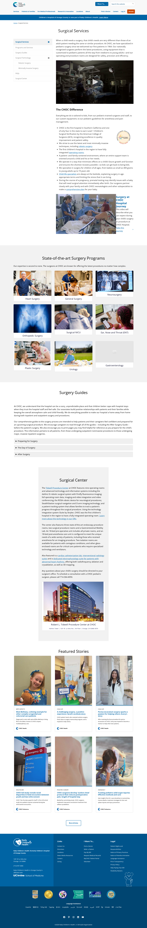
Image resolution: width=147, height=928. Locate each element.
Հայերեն (65, 907)
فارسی (72, 907)
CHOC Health (21, 728)
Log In (123, 11)
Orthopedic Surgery (32, 335)
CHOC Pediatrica (22, 809)
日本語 (86, 907)
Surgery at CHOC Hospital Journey (122, 201)
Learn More (103, 17)
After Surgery (24, 454)
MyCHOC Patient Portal (91, 858)
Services (16, 11)
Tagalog (51, 907)
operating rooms (76, 152)
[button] (94, 81)
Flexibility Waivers (116, 871)
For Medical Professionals (46, 11)
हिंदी (113, 907)
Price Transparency (116, 861)
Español (28, 907)
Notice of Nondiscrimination (119, 855)
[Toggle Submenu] (48, 42)
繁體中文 (35, 907)
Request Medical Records (92, 855)
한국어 (58, 907)
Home (15, 23)
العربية (92, 907)
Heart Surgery (32, 298)
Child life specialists (67, 174)
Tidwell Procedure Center (57, 488)
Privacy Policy (114, 865)
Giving (59, 861)
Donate (131, 11)
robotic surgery (85, 146)
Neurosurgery (114, 294)
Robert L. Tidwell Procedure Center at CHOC (73, 624)
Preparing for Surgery (28, 441)
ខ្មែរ (102, 907)
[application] (95, 82)
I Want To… (101, 4)
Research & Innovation (66, 11)
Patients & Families (28, 11)
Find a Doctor (105, 11)
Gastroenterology (114, 365)
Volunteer (87, 861)
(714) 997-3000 (18, 866)
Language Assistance (117, 858)
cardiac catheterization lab (70, 555)
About (88, 11)
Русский (79, 907)
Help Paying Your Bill (117, 868)
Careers (115, 11)
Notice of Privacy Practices (119, 852)
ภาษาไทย (118, 907)
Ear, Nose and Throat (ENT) (114, 332)
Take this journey (120, 229)
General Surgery (73, 298)
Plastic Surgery (32, 368)
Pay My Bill (87, 852)
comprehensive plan (75, 189)
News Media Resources (65, 855)
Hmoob (107, 907)
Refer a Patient (89, 849)
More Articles (73, 823)
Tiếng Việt (43, 907)
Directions (60, 849)
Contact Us (60, 846)
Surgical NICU (73, 332)
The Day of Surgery (26, 447)
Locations (79, 11)
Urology (74, 369)
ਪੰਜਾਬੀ (97, 907)
